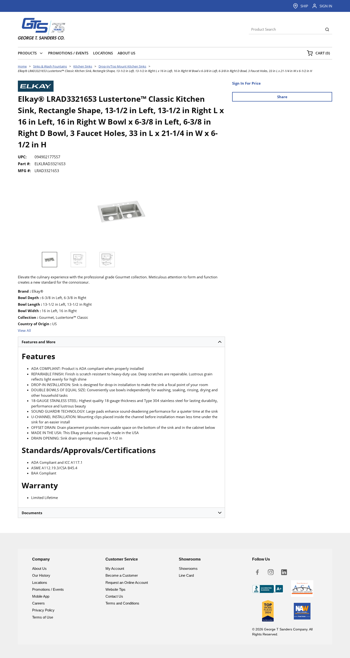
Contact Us (114, 596)
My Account (114, 568)
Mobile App (40, 596)
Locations (39, 583)
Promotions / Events (48, 589)
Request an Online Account (126, 583)
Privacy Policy (43, 610)
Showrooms (188, 568)
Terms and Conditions (122, 603)
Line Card (186, 575)
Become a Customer (121, 575)
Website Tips (115, 589)
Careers (38, 603)
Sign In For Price (246, 83)
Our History (41, 575)
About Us (39, 568)
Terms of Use (42, 617)
